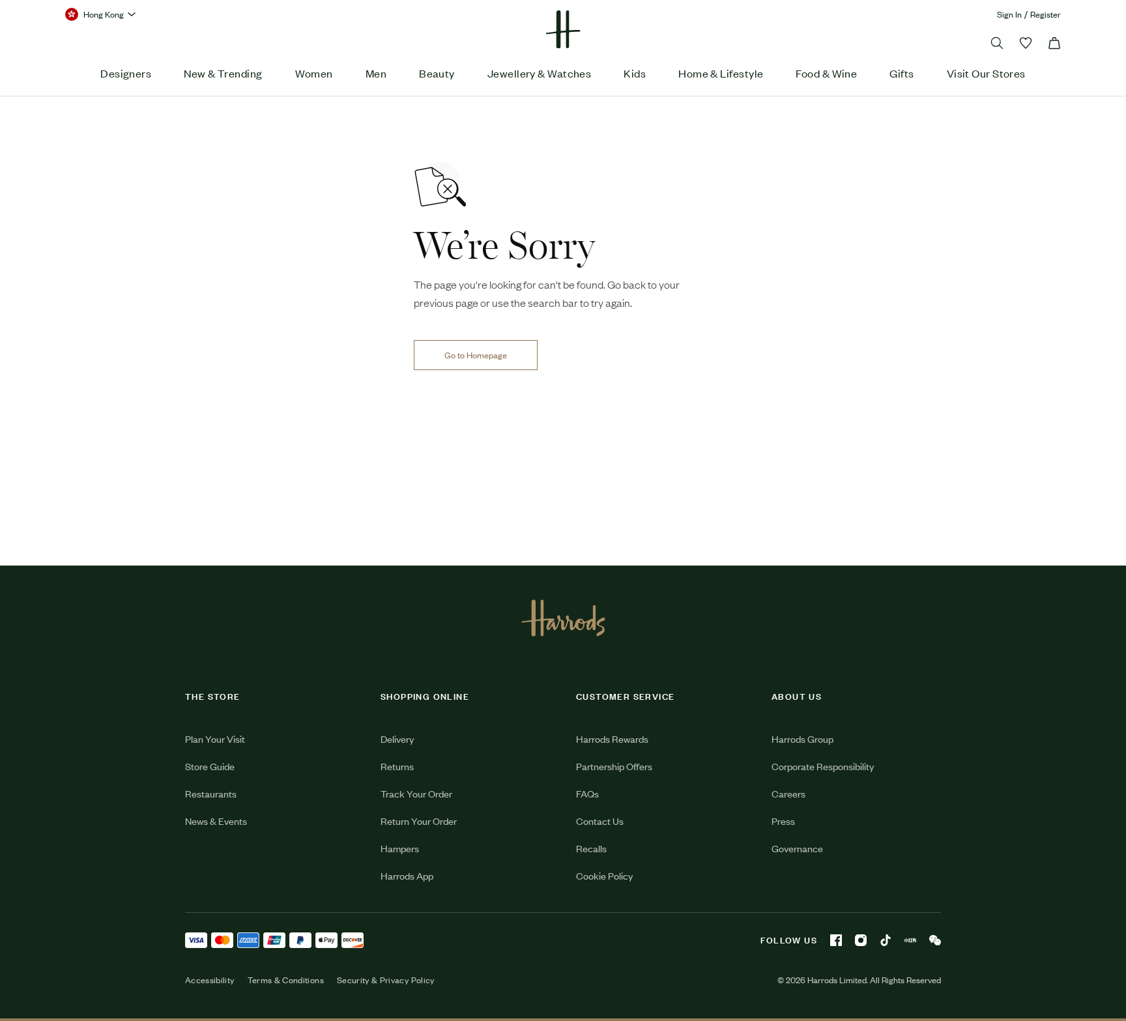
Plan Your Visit (215, 738)
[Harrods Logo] (563, 617)
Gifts (901, 73)
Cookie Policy (604, 875)
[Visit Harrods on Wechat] (935, 940)
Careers (788, 793)
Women (314, 73)
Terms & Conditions (286, 980)
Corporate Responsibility (823, 766)
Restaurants (211, 793)
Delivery (397, 738)
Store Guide (210, 766)
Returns (397, 766)
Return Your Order (419, 820)
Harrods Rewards (612, 738)
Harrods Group (802, 738)
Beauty (437, 73)
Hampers (400, 848)
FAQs (587, 793)
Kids (635, 73)
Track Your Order (416, 793)
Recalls (591, 848)
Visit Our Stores (986, 73)
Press (783, 820)
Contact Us (600, 820)
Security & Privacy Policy (386, 980)
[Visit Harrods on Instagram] (861, 940)
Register (1045, 14)
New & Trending (223, 73)
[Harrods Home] (563, 29)
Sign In (1009, 14)
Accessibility (210, 980)
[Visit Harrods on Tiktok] (885, 940)
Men (376, 73)
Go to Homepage (475, 355)
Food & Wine (826, 73)
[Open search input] (997, 43)
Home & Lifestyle (720, 73)
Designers (125, 73)
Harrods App (407, 875)
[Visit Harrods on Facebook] (836, 940)
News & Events (216, 820)
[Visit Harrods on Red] (910, 940)
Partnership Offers (614, 766)
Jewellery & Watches (539, 73)
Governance (797, 848)
